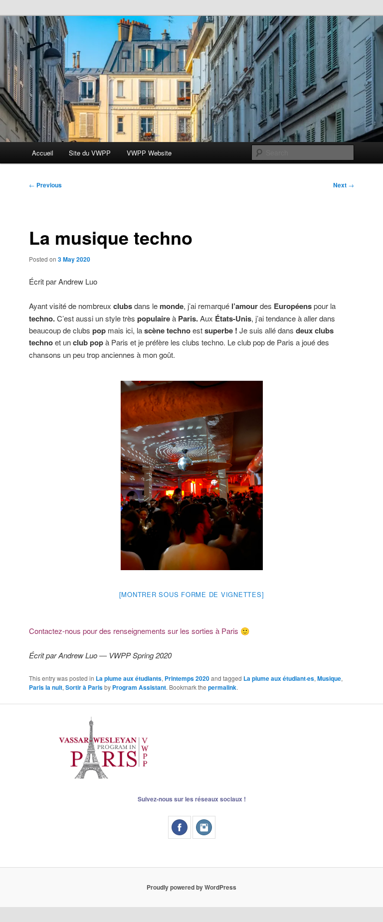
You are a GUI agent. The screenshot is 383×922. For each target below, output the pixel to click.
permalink (222, 687)
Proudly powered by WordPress (191, 887)
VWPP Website (149, 152)
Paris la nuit (45, 687)
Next (343, 184)
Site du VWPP (90, 152)
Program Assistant (139, 687)
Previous (45, 184)
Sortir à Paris (84, 687)
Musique (329, 678)
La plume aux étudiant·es (278, 678)
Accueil (42, 152)
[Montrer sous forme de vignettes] (191, 594)
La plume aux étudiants (129, 678)
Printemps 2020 (187, 678)
